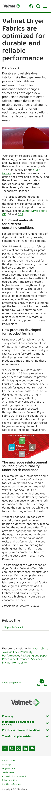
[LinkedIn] (25, 748)
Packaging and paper (34, 655)
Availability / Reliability (18, 651)
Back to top (42, 685)
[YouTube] (32, 748)
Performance (10, 655)
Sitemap (6, 764)
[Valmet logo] (15, 6)
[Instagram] (12, 748)
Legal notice (8, 768)
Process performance (15, 659)
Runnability (19, 662)
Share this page (10, 682)
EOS (20, 214)
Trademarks (8, 772)
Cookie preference (11, 784)
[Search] (38, 6)
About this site (9, 760)
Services (36, 659)
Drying (6, 662)
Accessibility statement (14, 776)
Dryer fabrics (12, 627)
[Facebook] (5, 748)
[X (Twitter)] (18, 748)
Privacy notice (9, 780)
